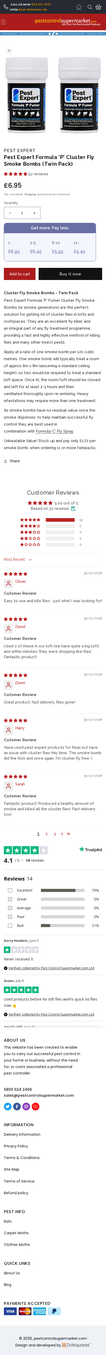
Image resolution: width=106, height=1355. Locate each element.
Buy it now (70, 274)
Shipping (30, 194)
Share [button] (15, 461)
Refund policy (16, 1192)
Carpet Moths (16, 1233)
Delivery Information (22, 1134)
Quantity (11, 203)
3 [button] (55, 833)
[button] (90, 7)
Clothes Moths (17, 1244)
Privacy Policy (16, 1146)
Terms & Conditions (22, 1157)
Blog (7, 1284)
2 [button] (47, 833)
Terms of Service (19, 1181)
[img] (15, 574)
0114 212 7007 (41, 4)
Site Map (11, 1169)
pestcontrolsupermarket (56, 1338)
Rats (8, 1221)
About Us (12, 1273)
